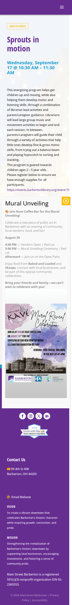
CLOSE (66, 201)
